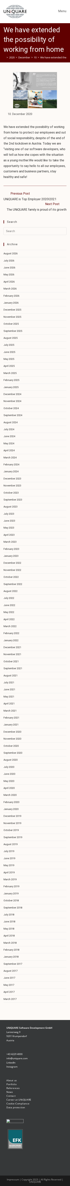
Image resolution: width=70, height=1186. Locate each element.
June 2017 (9, 977)
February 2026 (11, 295)
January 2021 (11, 724)
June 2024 (9, 436)
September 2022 (13, 584)
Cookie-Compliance (17, 1103)
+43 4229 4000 (14, 1054)
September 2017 (13, 963)
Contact (11, 1095)
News (9, 1092)
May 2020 (9, 781)
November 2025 (12, 316)
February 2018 (11, 949)
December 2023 (12, 478)
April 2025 (9, 365)
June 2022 (9, 605)
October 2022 (11, 577)
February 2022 (11, 633)
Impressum (13, 1179)
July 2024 (9, 429)
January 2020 (11, 809)
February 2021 (11, 717)
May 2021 (9, 696)
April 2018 (9, 935)
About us (11, 1080)
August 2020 (11, 759)
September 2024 (13, 415)
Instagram (12, 1066)
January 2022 (11, 640)
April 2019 (9, 872)
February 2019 (11, 886)
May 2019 (9, 865)
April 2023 (9, 534)
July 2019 (9, 851)
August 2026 (11, 253)
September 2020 (13, 752)
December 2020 (12, 731)
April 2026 (9, 281)
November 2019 (12, 823)
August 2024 (11, 422)
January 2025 (11, 387)
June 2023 (9, 520)
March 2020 (10, 795)
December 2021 (12, 647)
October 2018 (11, 900)
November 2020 (12, 738)
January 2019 (11, 893)
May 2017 (9, 984)
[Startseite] (4, 57)
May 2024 (9, 443)
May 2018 (9, 928)
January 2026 (11, 302)
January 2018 (11, 956)
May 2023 (9, 527)
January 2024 (11, 471)
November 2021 (12, 654)
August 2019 (11, 844)
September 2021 (13, 668)
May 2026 (9, 274)
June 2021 (9, 689)
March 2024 (10, 457)
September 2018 (13, 907)
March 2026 (10, 288)
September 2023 (13, 499)
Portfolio (11, 1084)
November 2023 (12, 485)
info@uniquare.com (17, 1058)
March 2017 (10, 999)
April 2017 (9, 991)
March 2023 (10, 541)
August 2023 (11, 506)
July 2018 (9, 914)
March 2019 (10, 879)
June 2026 (9, 267)
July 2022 (9, 598)
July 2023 (9, 513)
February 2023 (11, 548)
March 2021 (10, 710)
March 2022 (10, 626)
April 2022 (9, 619)
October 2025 (11, 323)
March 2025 (10, 373)
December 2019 (12, 816)
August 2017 (11, 970)
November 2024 (12, 401)
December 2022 (12, 562)
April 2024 (9, 450)
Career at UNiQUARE (18, 1099)
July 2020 (9, 766)
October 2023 (11, 492)
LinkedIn (10, 1062)
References (13, 1088)
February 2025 (11, 380)
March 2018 (10, 942)
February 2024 (11, 464)
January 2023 (11, 555)
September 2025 (13, 330)
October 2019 (11, 830)
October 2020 (11, 745)
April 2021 (9, 703)
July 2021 (9, 682)
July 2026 (9, 260)
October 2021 (11, 661)
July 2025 (9, 344)
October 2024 (11, 408)
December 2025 (12, 309)
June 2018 (9, 921)
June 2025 (9, 352)
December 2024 (12, 394)
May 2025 (9, 359)
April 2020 (9, 788)
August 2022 (11, 591)
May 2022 (9, 612)
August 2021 (11, 675)
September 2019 (13, 837)
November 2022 (12, 570)
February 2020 (11, 802)
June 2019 (9, 858)
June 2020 (9, 773)
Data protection (15, 1107)
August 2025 (11, 337)
